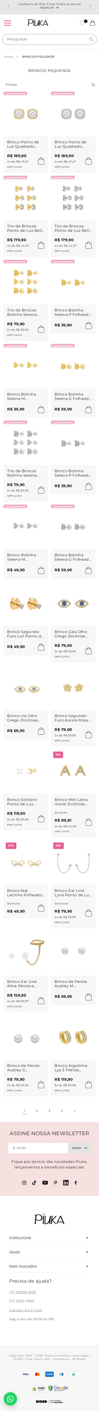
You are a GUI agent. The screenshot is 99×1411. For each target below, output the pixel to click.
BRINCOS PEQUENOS (38, 56)
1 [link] (24, 1110)
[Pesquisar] (91, 39)
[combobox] (49, 39)
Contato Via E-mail (25, 1310)
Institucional (48, 1238)
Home (8, 56)
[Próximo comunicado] (90, 6)
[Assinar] (79, 1148)
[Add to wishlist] (40, 99)
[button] (7, 23)
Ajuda (48, 1252)
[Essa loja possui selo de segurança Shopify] (38, 1389)
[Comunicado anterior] (8, 6)
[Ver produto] (87, 822)
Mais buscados (48, 1266)
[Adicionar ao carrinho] (39, 161)
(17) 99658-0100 (22, 1292)
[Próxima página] (74, 1111)
